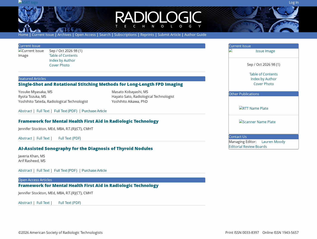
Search (105, 34)
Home (23, 34)
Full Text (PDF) (65, 111)
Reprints (147, 34)
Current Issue (43, 34)
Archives (64, 34)
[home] (144, 19)
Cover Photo (59, 65)
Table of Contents (63, 55)
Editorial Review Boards (248, 146)
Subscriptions (125, 34)
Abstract (25, 111)
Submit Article (169, 34)
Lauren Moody (273, 141)
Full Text (43, 111)
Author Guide (195, 34)
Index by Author (62, 60)
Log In (294, 2)
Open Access (85, 34)
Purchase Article (94, 111)
